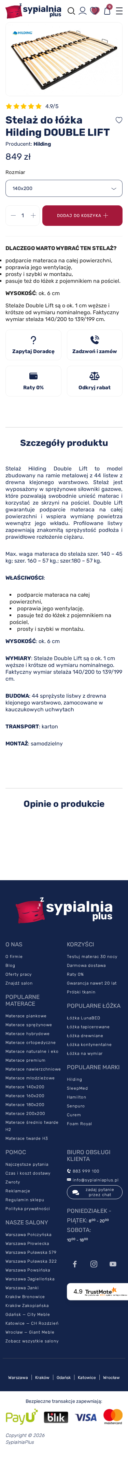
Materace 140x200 (24, 1087)
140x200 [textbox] (22, 188)
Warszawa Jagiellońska (30, 1279)
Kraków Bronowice (25, 1296)
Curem (74, 1115)
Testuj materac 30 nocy (92, 956)
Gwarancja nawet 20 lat (92, 983)
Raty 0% (75, 974)
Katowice (87, 1377)
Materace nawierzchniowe (33, 1069)
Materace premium (25, 1060)
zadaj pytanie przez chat (100, 1192)
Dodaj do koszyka (79, 215)
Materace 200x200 (25, 1113)
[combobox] (64, 188)
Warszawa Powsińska (27, 1270)
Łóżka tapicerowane (88, 1026)
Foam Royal (79, 1123)
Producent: (28, 144)
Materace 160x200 (24, 1095)
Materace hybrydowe (27, 1033)
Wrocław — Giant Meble (30, 1332)
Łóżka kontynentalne (89, 1044)
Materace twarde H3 (26, 1138)
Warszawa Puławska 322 (31, 1261)
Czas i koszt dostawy (28, 1173)
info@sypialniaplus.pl (95, 1180)
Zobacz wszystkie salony (32, 1341)
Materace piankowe (26, 1016)
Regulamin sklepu (24, 1199)
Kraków (42, 1377)
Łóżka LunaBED (83, 1018)
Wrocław (111, 1377)
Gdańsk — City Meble (27, 1314)
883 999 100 (85, 1171)
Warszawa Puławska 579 (31, 1252)
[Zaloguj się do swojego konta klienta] (82, 11)
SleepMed (77, 1088)
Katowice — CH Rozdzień (32, 1323)
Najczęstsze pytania (26, 1164)
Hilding (74, 1079)
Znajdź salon (19, 983)
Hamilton (76, 1097)
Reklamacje (17, 1191)
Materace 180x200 (24, 1104)
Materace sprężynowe (28, 1024)
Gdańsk (64, 1377)
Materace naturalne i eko (32, 1051)
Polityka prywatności (27, 1208)
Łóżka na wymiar (85, 1053)
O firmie (14, 956)
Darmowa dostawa (86, 965)
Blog (10, 965)
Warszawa (18, 1377)
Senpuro (76, 1106)
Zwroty (12, 1182)
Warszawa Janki (22, 1287)
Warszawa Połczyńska (28, 1234)
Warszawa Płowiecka (27, 1243)
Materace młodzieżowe (30, 1078)
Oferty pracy (18, 974)
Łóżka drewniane (85, 1035)
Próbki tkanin (81, 992)
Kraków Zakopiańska (27, 1305)
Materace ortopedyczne (30, 1042)
